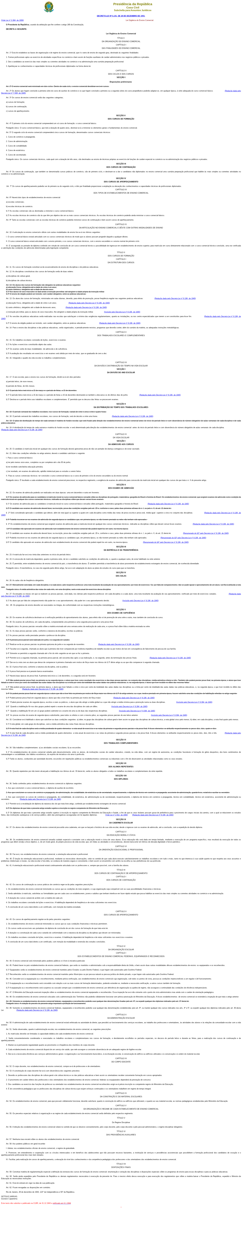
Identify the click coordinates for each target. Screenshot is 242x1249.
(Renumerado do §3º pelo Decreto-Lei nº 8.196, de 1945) (183, 538)
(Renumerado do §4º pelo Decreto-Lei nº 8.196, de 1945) (166, 542)
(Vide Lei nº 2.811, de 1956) (116, 815)
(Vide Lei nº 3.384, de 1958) (12, 20)
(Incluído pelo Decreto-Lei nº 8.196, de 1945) (122, 312)
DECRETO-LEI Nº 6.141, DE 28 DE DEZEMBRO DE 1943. (121, 16)
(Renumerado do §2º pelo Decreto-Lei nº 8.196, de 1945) (206, 533)
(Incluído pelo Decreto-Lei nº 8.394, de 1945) (194, 702)
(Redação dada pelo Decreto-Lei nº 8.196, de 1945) (175, 298)
